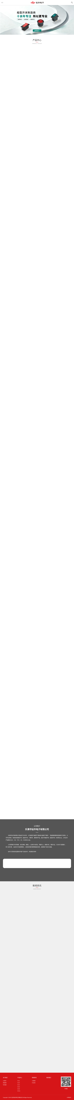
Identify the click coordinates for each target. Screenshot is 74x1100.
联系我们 (48, 1077)
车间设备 (4, 1084)
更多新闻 (37, 1065)
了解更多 (37, 872)
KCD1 (18, 1080)
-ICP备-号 (69, 1097)
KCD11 (18, 1090)
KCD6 (18, 1086)
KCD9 (18, 1088)
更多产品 (37, 812)
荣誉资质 (4, 1082)
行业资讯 (33, 1082)
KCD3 (18, 1082)
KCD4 (18, 1084)
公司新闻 (33, 1080)
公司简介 (4, 1080)
